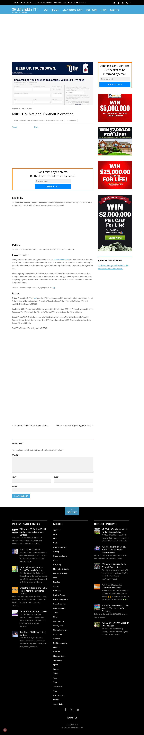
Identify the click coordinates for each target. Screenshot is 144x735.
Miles (55, 617)
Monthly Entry (58, 626)
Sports (55, 665)
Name (14, 477)
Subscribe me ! (53, 186)
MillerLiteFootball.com (22, 121)
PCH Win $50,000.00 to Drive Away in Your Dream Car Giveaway (115, 608)
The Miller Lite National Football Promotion (47, 121)
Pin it (36, 127)
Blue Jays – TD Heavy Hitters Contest (32, 633)
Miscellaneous (58, 621)
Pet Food (56, 647)
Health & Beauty (59, 595)
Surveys (56, 669)
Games (56, 586)
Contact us (72, 717)
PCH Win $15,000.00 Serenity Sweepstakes (115, 624)
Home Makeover (59, 608)
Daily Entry (27, 109)
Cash (55, 543)
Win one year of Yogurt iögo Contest (74, 425)
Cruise (55, 560)
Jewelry (56, 612)
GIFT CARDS (61, 2)
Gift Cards (57, 591)
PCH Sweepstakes (60, 643)
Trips (55, 691)
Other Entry (57, 634)
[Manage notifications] (5, 730)
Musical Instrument (60, 630)
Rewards (56, 652)
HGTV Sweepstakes (60, 599)
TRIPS (71, 2)
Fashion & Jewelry (60, 573)
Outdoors (56, 639)
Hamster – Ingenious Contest (33, 611)
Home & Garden (59, 604)
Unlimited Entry (58, 695)
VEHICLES (82, 2)
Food (55, 578)
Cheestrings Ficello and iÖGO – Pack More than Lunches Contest (33, 590)
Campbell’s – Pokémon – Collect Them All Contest (31, 569)
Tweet (14, 127)
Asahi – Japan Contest (29, 549)
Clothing (16, 109)
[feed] (126, 2)
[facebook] (118, 2)
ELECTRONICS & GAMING (42, 2)
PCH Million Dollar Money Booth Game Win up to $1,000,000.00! (114, 549)
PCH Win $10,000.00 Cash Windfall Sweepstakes (114, 565)
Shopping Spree (59, 656)
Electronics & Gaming (61, 569)
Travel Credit (58, 686)
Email (56, 477)
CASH (16, 2)
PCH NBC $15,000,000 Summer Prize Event (112, 586)
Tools (55, 678)
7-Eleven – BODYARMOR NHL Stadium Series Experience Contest (33, 532)
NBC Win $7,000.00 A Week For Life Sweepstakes (114, 530)
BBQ (55, 534)
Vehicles (56, 700)
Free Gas (56, 582)
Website (15, 486)
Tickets (55, 673)
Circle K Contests (59, 547)
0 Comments (71, 121)
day (54, 288)
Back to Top (72, 512)
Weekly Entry (58, 704)
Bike (54, 539)
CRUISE (25, 2)
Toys (55, 682)
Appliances (57, 530)
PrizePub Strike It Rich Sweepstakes (30, 425)
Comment (15, 455)
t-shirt (35, 298)
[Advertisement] (72, 35)
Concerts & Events (60, 556)
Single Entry (57, 660)
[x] (122, 2)
